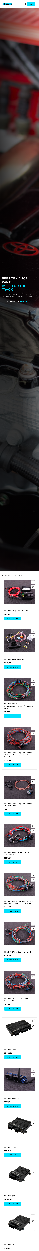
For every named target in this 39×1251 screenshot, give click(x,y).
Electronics (13, 301)
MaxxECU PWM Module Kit (15, 659)
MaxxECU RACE (10, 1147)
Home (4, 301)
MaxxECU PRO (10, 1049)
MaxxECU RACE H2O (12, 1098)
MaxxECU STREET (11, 1245)
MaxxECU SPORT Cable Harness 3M (18, 952)
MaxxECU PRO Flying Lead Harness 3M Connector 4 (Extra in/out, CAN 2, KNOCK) (18, 706)
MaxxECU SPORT (11, 1196)
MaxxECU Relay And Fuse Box (16, 611)
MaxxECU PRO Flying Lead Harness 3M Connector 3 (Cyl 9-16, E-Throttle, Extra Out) (18, 755)
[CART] (31, 4)
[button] (12, 618)
